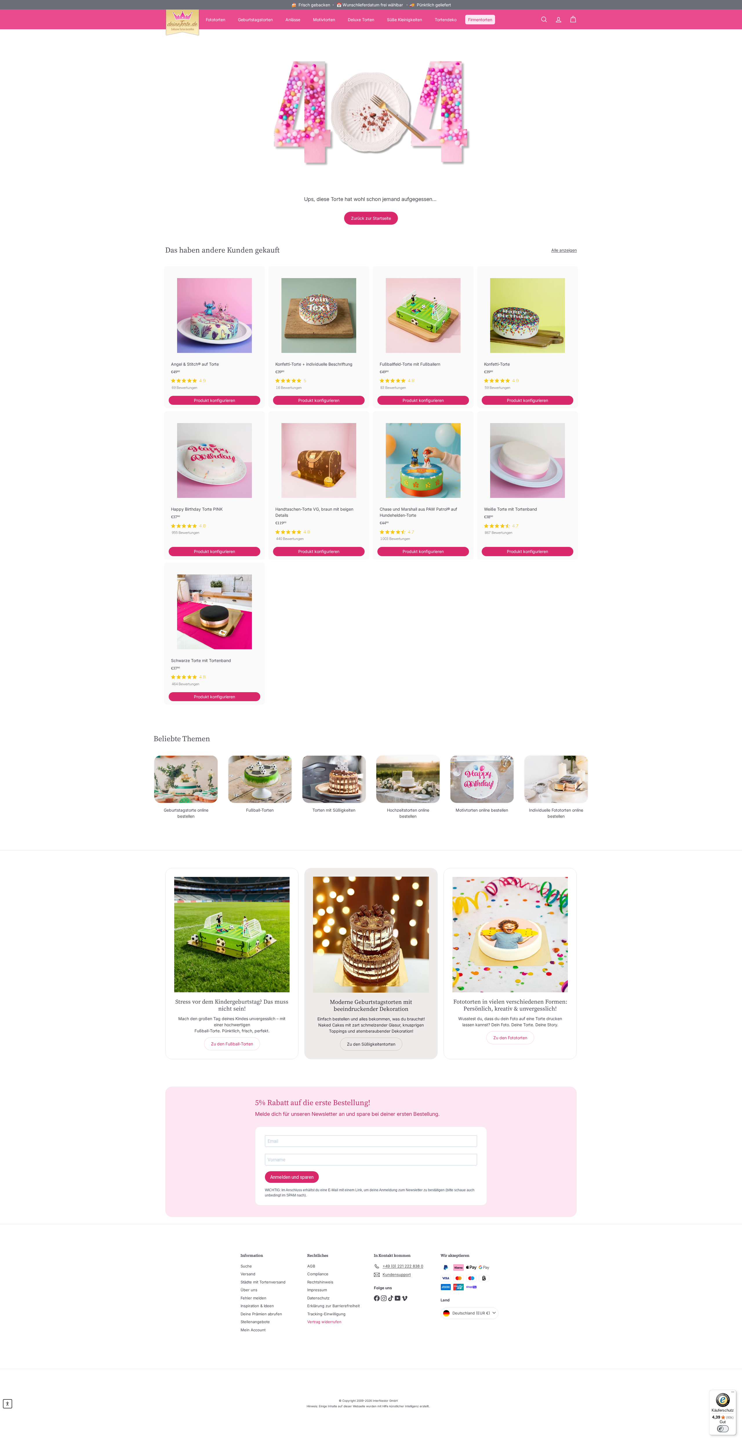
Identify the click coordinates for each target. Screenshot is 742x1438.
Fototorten (215, 19)
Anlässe (292, 19)
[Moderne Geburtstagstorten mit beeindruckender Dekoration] (371, 935)
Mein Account (253, 1330)
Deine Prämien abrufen (261, 1314)
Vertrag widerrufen (324, 1321)
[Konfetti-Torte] (527, 331)
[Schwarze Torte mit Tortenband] (214, 627)
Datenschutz (318, 1298)
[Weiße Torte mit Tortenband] (527, 476)
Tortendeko (446, 19)
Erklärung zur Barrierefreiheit (333, 1305)
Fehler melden (253, 1298)
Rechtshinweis (320, 1282)
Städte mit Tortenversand (263, 1282)
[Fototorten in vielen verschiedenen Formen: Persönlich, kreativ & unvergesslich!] (510, 934)
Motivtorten (324, 19)
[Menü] (732, 1393)
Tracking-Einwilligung (326, 1314)
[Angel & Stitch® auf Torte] (214, 331)
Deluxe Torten (361, 19)
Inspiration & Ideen (257, 1305)
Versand (248, 1274)
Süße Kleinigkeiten (404, 19)
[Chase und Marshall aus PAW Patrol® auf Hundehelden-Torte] (423, 479)
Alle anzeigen (564, 250)
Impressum (317, 1290)
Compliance (317, 1274)
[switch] (723, 1428)
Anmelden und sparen (292, 1177)
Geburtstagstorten (255, 19)
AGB (311, 1266)
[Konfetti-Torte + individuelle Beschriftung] (319, 331)
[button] (7, 1403)
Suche (246, 1266)
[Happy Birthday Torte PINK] (214, 476)
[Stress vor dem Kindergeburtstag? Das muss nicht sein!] (232, 934)
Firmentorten (480, 19)
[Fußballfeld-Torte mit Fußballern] (423, 331)
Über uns (249, 1290)
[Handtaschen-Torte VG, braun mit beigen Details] (319, 479)
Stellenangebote (255, 1321)
